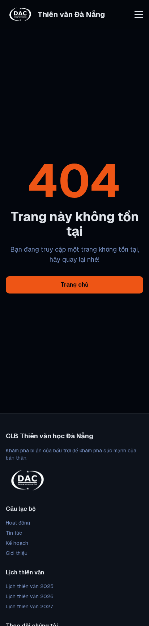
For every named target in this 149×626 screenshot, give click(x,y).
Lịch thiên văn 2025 (30, 586)
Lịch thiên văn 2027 (29, 606)
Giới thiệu (16, 553)
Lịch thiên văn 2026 (30, 596)
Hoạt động (18, 523)
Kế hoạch (17, 543)
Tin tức (14, 533)
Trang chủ (74, 284)
